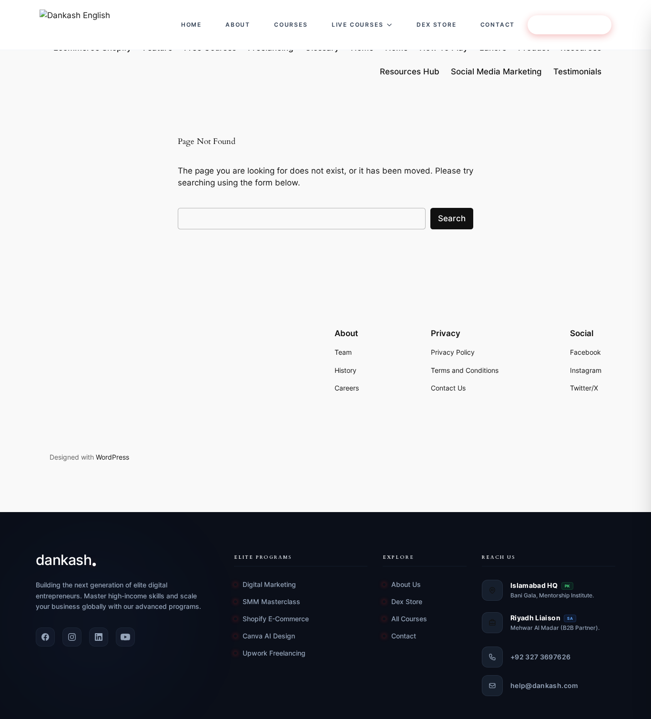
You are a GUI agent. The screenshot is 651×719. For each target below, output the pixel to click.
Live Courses (358, 24)
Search (452, 218)
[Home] (101, 25)
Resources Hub (409, 71)
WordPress (112, 457)
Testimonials (577, 71)
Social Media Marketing (496, 71)
